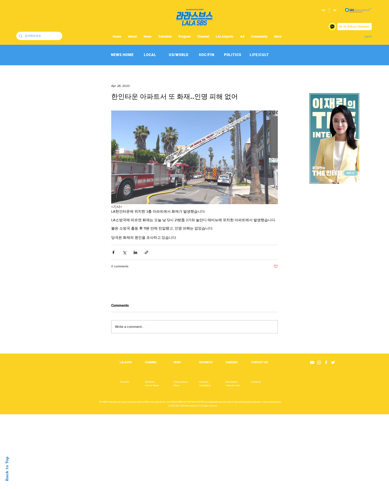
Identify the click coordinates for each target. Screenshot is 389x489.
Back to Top (7, 469)
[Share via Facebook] (113, 252)
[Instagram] (319, 362)
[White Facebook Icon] (326, 362)
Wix (229, 486)
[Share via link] (146, 252)
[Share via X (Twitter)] (124, 252)
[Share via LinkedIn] (135, 252)
